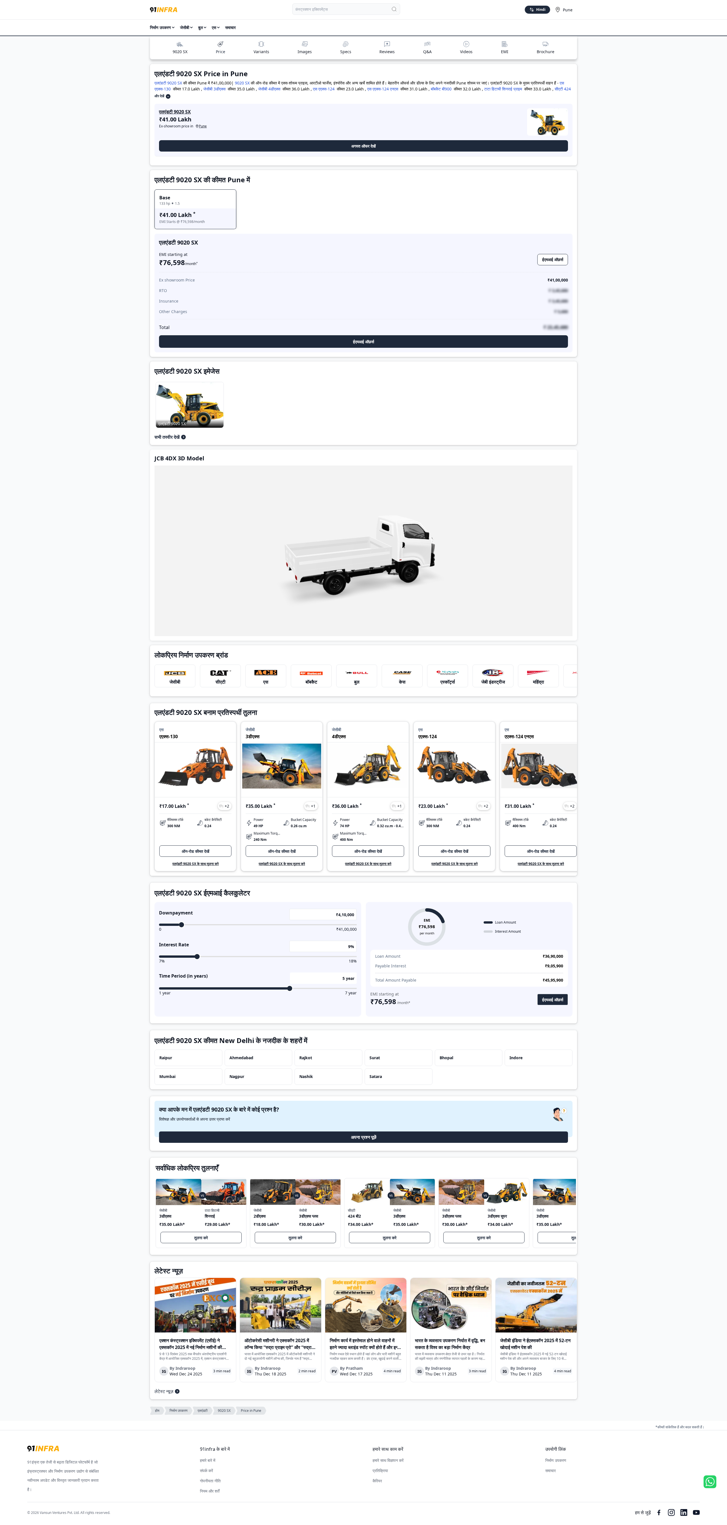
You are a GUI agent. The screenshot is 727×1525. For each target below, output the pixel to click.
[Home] (163, 10)
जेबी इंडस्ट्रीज (493, 682)
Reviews (387, 51)
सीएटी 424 (563, 89)
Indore (516, 1057)
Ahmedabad (241, 1057)
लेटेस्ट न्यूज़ (163, 1391)
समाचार (230, 27)
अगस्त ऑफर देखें (363, 146)
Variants (261, 51)
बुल (357, 682)
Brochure (545, 51)
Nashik (306, 1076)
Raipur (165, 1057)
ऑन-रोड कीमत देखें (195, 851)
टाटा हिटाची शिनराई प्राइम (503, 89)
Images (305, 51)
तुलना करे (201, 1237)
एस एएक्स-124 (324, 89)
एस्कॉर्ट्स (447, 682)
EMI (504, 51)
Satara (375, 1076)
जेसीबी (175, 682)
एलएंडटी (203, 1410)
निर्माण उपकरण (160, 27)
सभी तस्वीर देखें (166, 437)
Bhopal (446, 1057)
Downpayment (176, 913)
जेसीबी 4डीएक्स (269, 89)
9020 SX (180, 51)
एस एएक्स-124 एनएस (382, 89)
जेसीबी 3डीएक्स (214, 89)
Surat (374, 1057)
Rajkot (305, 1057)
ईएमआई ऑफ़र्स (552, 259)
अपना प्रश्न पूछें (363, 1137)
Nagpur (236, 1076)
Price (220, 51)
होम (157, 1410)
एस (265, 682)
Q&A (427, 51)
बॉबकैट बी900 (441, 89)
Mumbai (167, 1076)
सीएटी (220, 682)
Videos (466, 51)
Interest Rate (174, 945)
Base (164, 197)
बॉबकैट (311, 682)
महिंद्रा (538, 682)
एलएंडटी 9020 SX (168, 83)
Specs (345, 51)
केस (402, 682)
